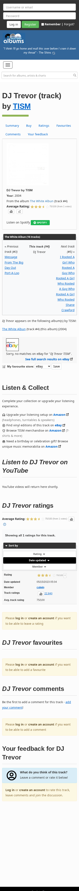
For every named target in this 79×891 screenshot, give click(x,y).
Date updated (38, 560)
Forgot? (69, 24)
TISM (22, 106)
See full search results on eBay (47, 359)
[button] (7, 65)
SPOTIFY (42, 222)
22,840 (48, 593)
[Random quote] (53, 52)
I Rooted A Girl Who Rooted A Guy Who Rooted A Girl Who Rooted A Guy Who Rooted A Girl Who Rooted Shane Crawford (65, 283)
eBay (58, 425)
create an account (41, 618)
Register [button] (30, 24)
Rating (37, 554)
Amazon (59, 415)
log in (19, 618)
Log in (10, 790)
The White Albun (42, 201)
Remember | (54, 24)
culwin (40, 587)
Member (37, 566)
